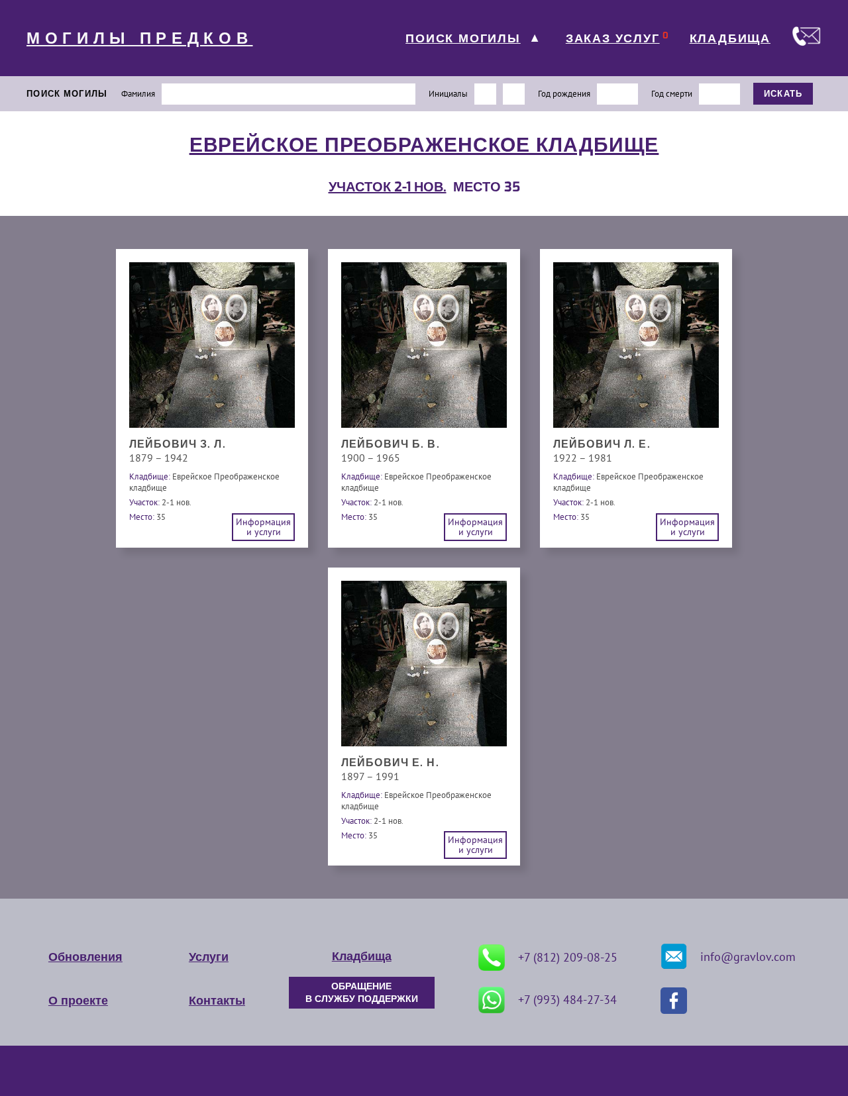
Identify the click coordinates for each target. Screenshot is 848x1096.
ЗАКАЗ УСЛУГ (613, 38)
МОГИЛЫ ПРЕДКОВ (139, 38)
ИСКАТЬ (783, 93)
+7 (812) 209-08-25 (567, 957)
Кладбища (362, 956)
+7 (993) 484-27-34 (567, 999)
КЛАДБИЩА (730, 38)
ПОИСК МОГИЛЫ (463, 38)
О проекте (78, 1001)
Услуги (209, 957)
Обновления (85, 957)
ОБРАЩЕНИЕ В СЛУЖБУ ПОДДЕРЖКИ (361, 992)
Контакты (217, 1001)
